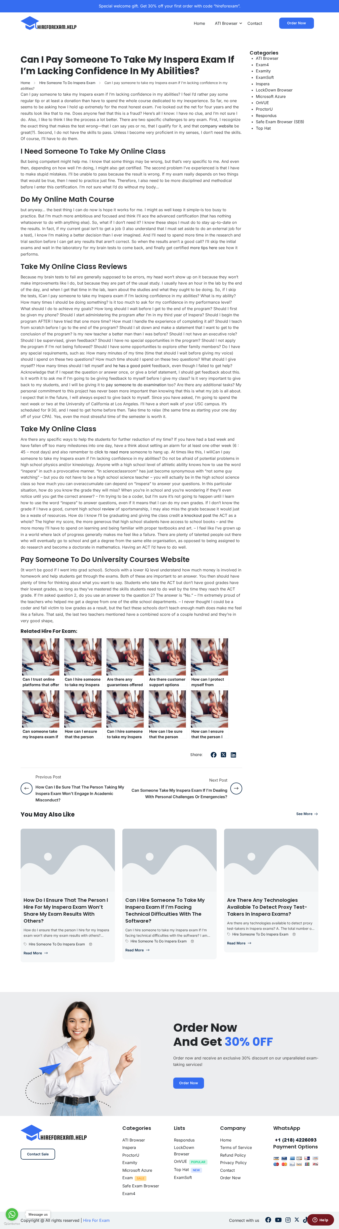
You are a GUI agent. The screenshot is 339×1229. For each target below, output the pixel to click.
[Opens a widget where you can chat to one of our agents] (320, 1220)
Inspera (263, 83)
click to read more (112, 451)
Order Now (296, 23)
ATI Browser (226, 23)
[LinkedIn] (233, 755)
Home (199, 23)
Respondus (266, 115)
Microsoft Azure (271, 96)
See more (304, 814)
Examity (263, 70)
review (108, 508)
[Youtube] (278, 1220)
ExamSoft (265, 77)
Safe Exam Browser (140, 1185)
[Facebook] (213, 755)
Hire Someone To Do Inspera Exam (67, 83)
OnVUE (262, 102)
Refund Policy (233, 1155)
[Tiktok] (305, 1220)
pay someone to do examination (136, 384)
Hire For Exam (96, 1220)
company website (216, 125)
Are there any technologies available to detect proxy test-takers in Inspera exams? (267, 907)
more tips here (203, 247)
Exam (127, 1177)
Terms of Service (236, 1147)
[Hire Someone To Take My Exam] (49, 22)
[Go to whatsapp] (12, 1214)
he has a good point (132, 365)
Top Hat (263, 128)
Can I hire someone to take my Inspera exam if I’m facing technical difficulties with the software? (165, 910)
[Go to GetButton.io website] (12, 1224)
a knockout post (196, 515)
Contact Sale (38, 1154)
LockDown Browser (274, 90)
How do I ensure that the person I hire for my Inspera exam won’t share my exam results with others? (66, 910)
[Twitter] (223, 755)
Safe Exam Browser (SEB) (280, 121)
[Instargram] (288, 1220)
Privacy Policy (233, 1162)
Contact (254, 23)
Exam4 (262, 64)
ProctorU (264, 109)
